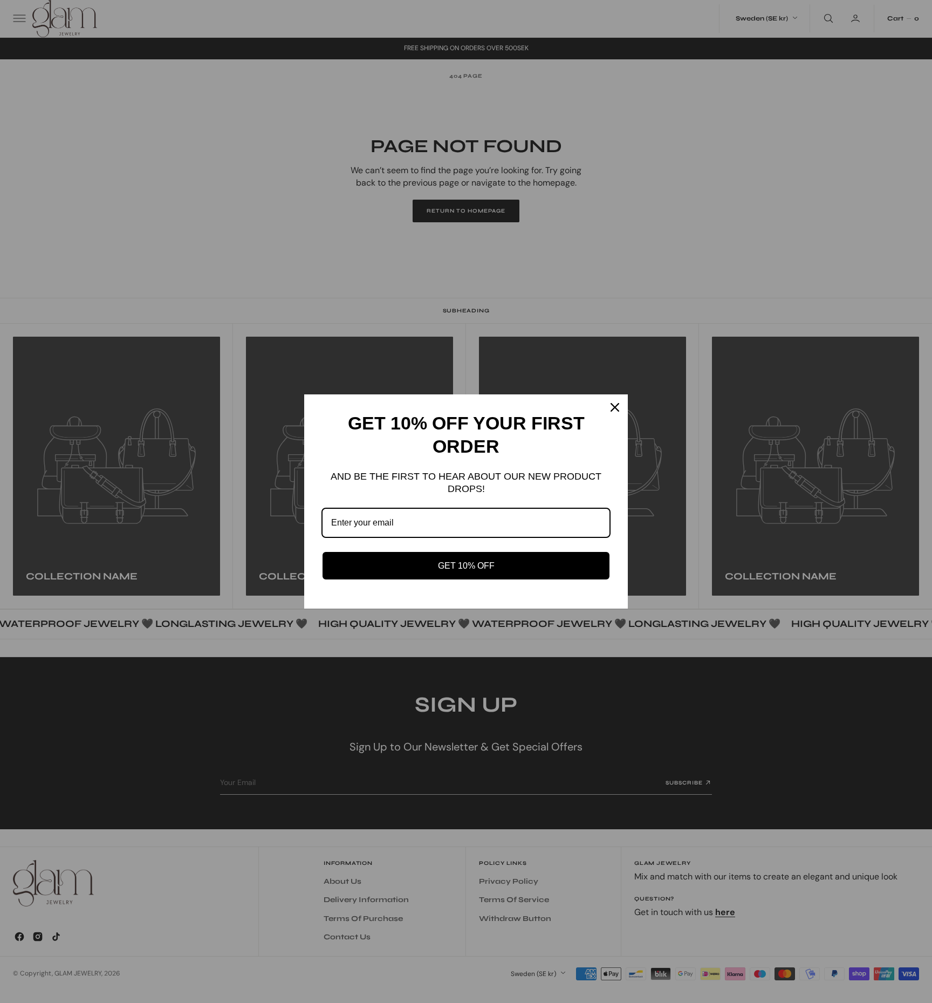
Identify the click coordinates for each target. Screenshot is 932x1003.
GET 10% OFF (466, 565)
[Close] (615, 407)
